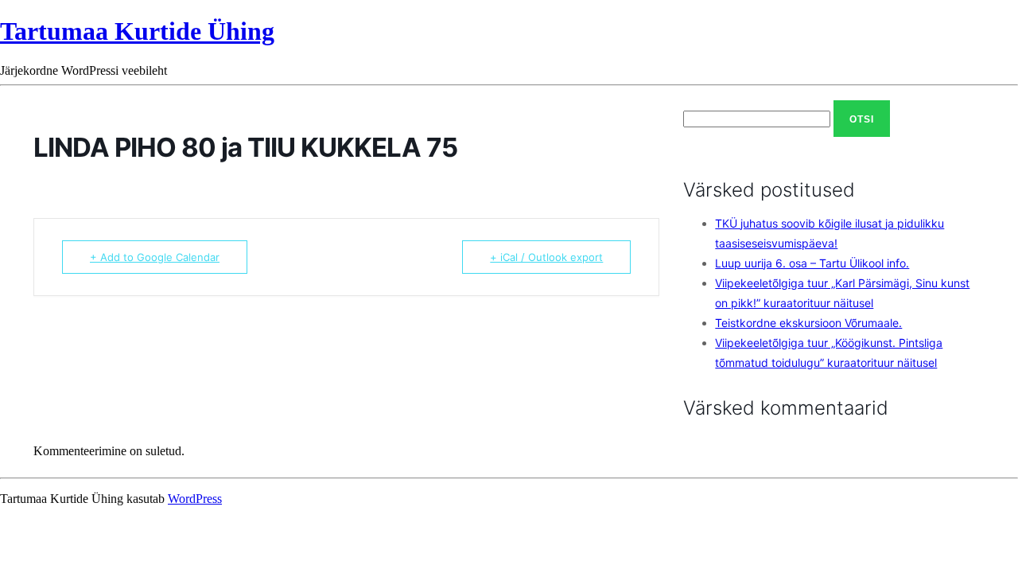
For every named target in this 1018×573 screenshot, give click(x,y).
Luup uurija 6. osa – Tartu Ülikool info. (812, 263)
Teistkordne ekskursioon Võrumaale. (808, 322)
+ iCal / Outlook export (546, 257)
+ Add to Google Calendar (155, 257)
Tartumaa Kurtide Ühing (137, 31)
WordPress (195, 498)
